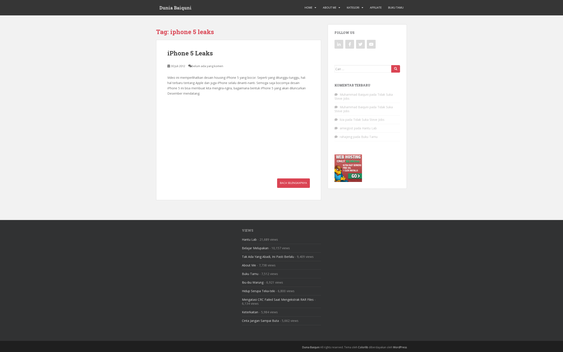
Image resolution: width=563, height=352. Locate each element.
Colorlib (363, 347)
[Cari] (395, 69)
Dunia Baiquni (175, 8)
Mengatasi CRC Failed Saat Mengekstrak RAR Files (278, 299)
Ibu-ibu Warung (252, 282)
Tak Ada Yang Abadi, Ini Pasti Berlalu (268, 257)
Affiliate (376, 7)
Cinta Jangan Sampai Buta (260, 321)
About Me (329, 7)
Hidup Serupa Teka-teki (258, 291)
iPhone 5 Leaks (190, 53)
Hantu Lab (369, 128)
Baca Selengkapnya (293, 183)
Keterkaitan (250, 312)
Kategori (353, 7)
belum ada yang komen (207, 66)
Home (308, 7)
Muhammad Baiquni (354, 94)
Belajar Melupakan (255, 248)
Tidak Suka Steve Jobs (368, 119)
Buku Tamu (396, 7)
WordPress (400, 347)
